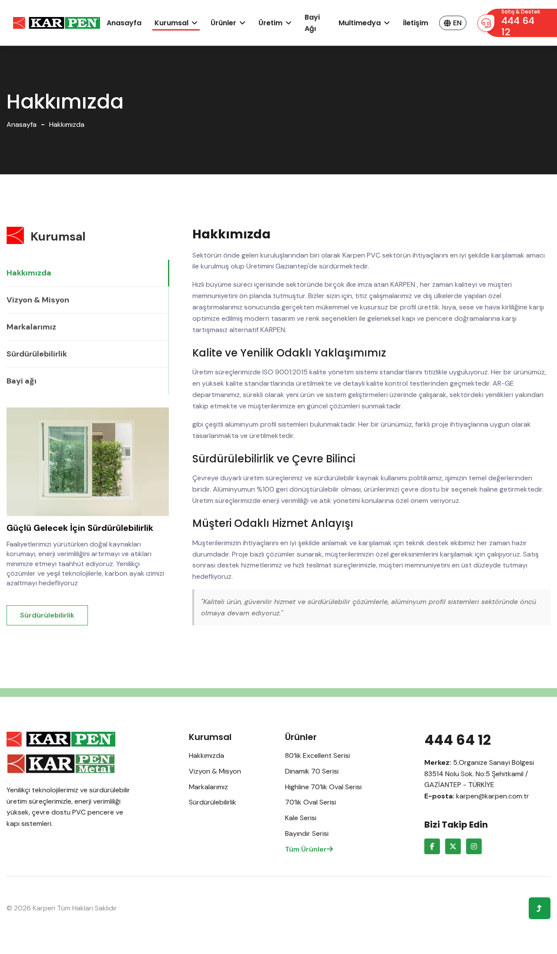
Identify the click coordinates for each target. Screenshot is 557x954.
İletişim (415, 23)
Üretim (270, 23)
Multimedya (360, 23)
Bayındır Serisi (307, 833)
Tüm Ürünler (306, 849)
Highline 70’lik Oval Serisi (323, 786)
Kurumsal (171, 23)
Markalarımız (31, 327)
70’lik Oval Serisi (310, 802)
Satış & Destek (520, 23)
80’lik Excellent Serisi (317, 755)
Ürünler (223, 23)
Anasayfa (124, 23)
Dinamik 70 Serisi (312, 771)
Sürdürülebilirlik (37, 354)
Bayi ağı (312, 22)
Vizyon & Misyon (38, 300)
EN (457, 22)
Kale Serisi (300, 817)
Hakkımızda (29, 273)
